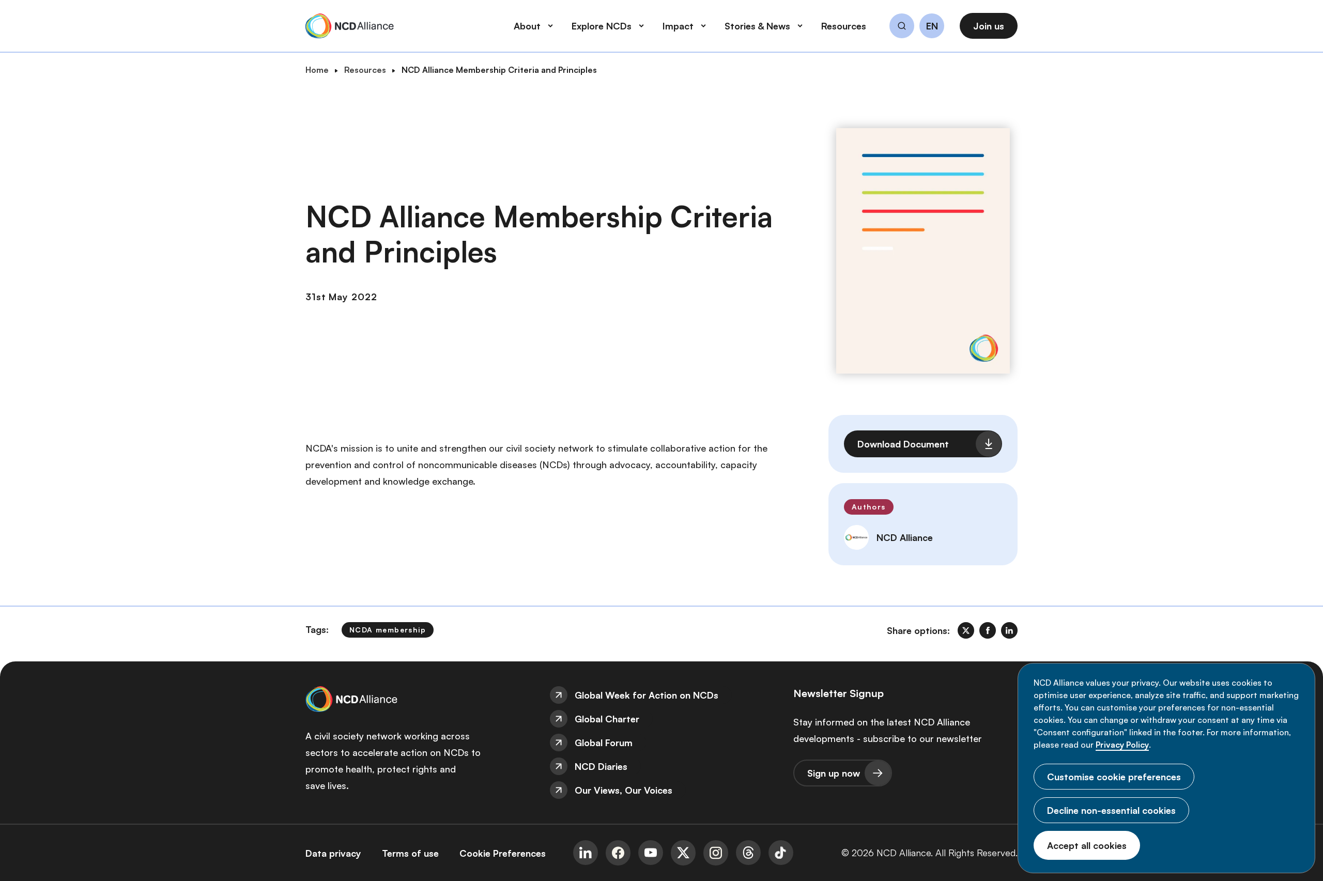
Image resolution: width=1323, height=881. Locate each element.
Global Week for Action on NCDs (646, 695)
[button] (901, 27)
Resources (365, 70)
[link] (966, 630)
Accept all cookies (1087, 845)
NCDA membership (387, 629)
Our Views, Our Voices (623, 790)
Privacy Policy (1122, 744)
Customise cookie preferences (1114, 776)
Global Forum (604, 742)
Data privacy (333, 853)
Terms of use (410, 853)
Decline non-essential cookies (1111, 810)
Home (317, 70)
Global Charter (607, 718)
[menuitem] (661, 695)
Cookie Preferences (502, 853)
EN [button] (932, 26)
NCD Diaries (601, 766)
